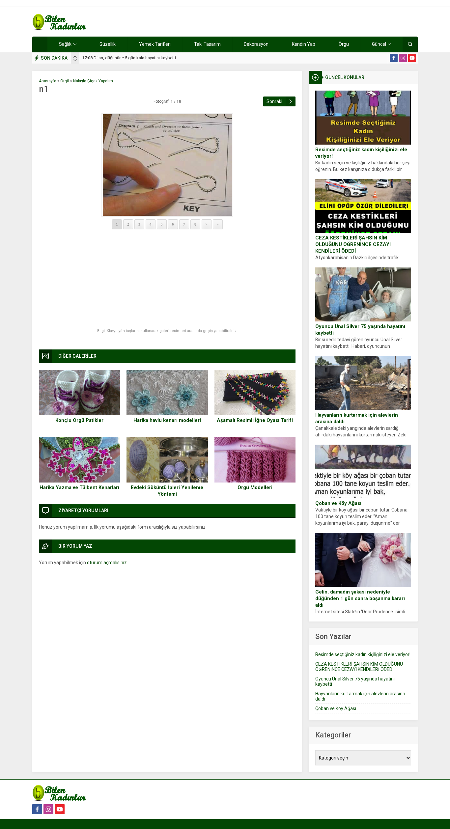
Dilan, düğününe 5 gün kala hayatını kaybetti (129, 57)
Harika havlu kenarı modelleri (167, 420)
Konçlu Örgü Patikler (79, 420)
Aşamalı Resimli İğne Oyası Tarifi (255, 420)
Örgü (64, 81)
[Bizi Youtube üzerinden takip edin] (412, 58)
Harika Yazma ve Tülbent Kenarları (79, 487)
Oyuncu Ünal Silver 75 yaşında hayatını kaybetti (360, 329)
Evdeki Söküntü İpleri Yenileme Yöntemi (167, 490)
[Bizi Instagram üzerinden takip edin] (403, 58)
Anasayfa (47, 81)
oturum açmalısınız (107, 562)
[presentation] (75, 56)
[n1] (167, 165)
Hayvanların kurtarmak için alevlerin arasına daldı (356, 418)
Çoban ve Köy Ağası (338, 503)
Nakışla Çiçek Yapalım (93, 81)
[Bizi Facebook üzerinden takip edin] (394, 58)
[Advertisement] (167, 279)
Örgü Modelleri (255, 487)
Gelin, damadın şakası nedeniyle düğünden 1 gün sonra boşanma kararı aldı (360, 598)
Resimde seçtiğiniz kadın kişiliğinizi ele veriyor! (361, 153)
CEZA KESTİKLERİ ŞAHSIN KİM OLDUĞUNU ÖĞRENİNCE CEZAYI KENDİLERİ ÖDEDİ (353, 244)
